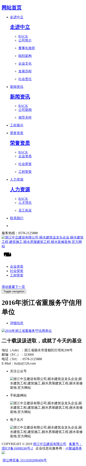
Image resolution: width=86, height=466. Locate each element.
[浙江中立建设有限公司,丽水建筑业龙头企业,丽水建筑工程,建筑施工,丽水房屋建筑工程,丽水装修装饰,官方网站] (43, 242)
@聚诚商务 (74, 448)
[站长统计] (3, 453)
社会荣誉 (16, 271)
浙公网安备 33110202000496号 (25, 460)
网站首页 (12, 7)
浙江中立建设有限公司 (49, 444)
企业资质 (16, 266)
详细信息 (16, 323)
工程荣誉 (16, 275)
